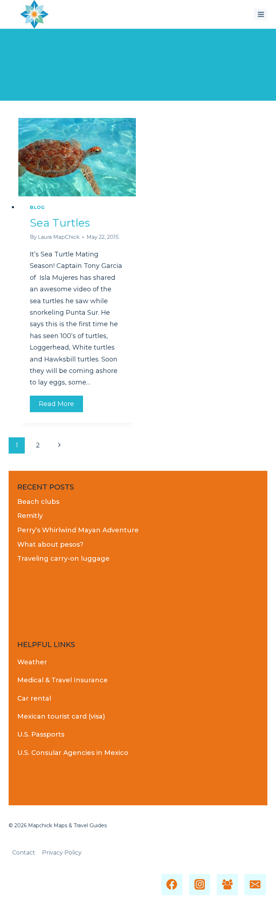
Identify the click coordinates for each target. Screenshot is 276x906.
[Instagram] (199, 884)
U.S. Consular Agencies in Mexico (72, 753)
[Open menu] (260, 14)
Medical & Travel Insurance (62, 680)
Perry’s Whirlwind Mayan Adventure (78, 530)
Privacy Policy (62, 852)
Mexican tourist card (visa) (61, 716)
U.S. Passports (40, 734)
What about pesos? (50, 544)
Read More (61, 406)
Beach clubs (38, 502)
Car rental (34, 698)
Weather (32, 662)
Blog (37, 207)
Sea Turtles (60, 222)
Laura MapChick (58, 237)
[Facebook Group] (227, 884)
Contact (23, 852)
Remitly (30, 516)
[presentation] (77, 157)
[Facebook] (172, 884)
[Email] (255, 884)
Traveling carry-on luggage (63, 559)
